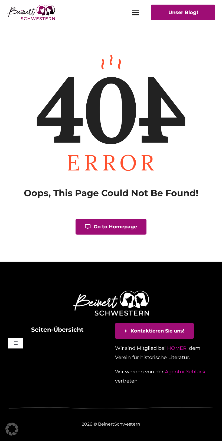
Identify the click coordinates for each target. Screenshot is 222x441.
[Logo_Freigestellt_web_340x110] (31, 6)
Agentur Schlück (185, 372)
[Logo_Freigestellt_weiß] (111, 291)
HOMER (177, 348)
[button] (12, 429)
